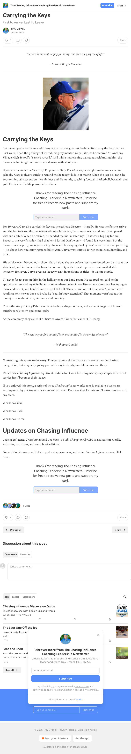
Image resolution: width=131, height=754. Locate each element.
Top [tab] (7, 596)
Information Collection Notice (64, 689)
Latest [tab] (15, 596)
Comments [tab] (11, 554)
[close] (98, 635)
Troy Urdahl (18, 29)
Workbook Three (13, 419)
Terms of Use (82, 686)
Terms (72, 729)
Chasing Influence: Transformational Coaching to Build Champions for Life (48, 440)
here (5, 457)
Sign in (121, 5)
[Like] (5, 619)
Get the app (82, 738)
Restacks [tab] (25, 554)
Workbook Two (13, 411)
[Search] (124, 596)
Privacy (63, 729)
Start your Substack (56, 738)
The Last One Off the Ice (20, 627)
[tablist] (17, 554)
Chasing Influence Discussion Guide (29, 606)
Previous (15, 530)
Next (117, 530)
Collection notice (87, 729)
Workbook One (12, 403)
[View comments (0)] (18, 40)
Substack (48, 746)
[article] (65, 612)
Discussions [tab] (29, 596)
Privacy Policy (91, 689)
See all (9, 670)
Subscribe (107, 5)
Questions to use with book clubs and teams (29, 611)
